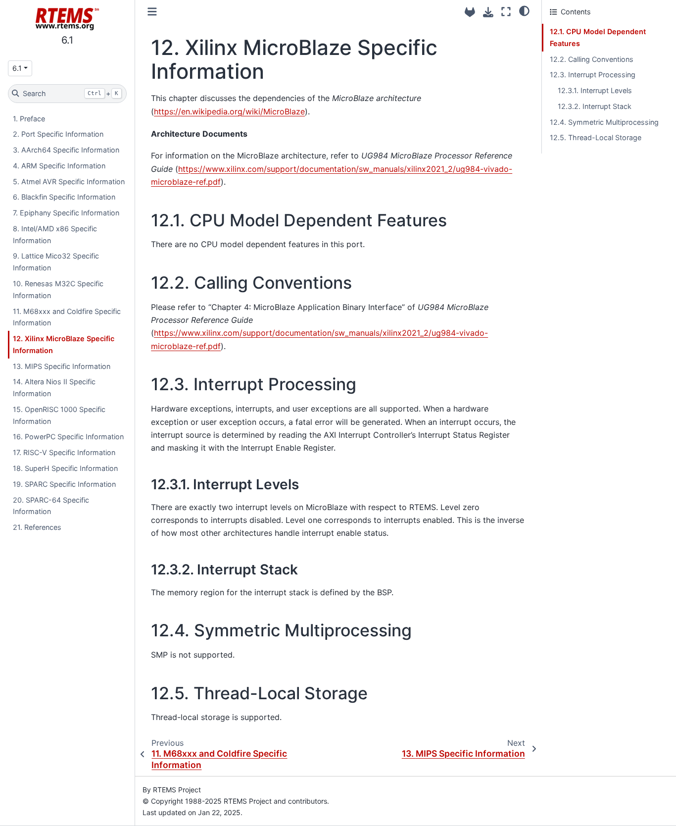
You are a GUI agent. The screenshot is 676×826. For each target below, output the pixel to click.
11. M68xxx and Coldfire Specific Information (67, 317)
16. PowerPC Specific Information (68, 436)
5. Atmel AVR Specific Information (69, 181)
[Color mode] (524, 10)
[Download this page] (488, 12)
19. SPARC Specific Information (64, 484)
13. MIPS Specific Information (61, 366)
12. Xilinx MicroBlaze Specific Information (63, 344)
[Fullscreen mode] (506, 11)
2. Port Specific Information (58, 134)
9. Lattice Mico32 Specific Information (56, 262)
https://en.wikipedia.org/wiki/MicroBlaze (229, 111)
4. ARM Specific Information (59, 165)
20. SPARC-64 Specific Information (51, 506)
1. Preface (29, 118)
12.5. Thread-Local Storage (595, 137)
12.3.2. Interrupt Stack (594, 106)
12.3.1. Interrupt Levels (595, 90)
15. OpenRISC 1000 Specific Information (59, 415)
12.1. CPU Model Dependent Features (598, 37)
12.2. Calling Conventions (591, 59)
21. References (37, 527)
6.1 (17, 68)
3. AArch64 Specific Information (66, 150)
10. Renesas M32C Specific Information (58, 289)
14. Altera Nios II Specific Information (54, 387)
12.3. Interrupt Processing (592, 74)
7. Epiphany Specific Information (66, 212)
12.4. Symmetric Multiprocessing (604, 122)
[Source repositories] (470, 12)
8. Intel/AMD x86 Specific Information (55, 234)
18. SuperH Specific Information (65, 468)
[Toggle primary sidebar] (152, 11)
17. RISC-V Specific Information (64, 452)
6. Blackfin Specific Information (64, 197)
